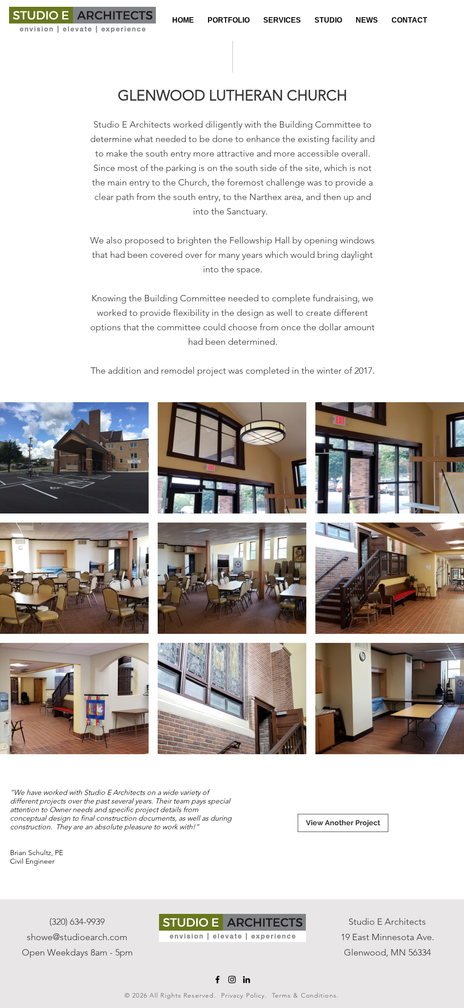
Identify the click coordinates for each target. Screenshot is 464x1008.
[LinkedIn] (246, 979)
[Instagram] (232, 979)
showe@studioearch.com (77, 937)
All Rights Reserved (182, 995)
